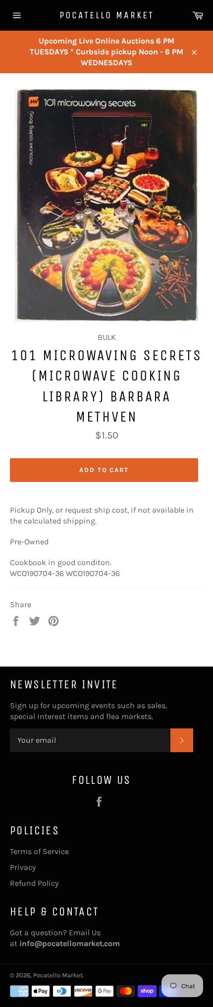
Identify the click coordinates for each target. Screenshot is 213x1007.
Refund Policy (34, 883)
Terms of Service (39, 851)
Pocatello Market (106, 15)
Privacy (23, 867)
